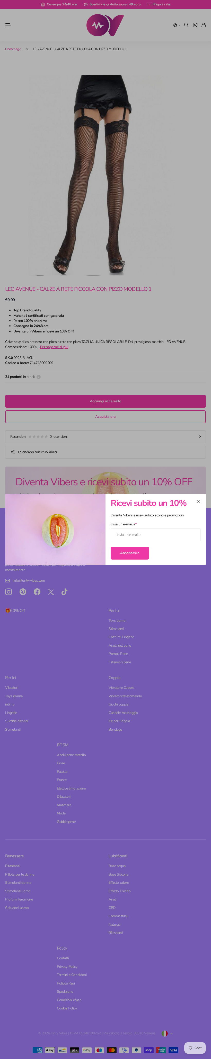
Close (198, 501)
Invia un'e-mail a (123, 524)
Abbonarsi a (129, 553)
